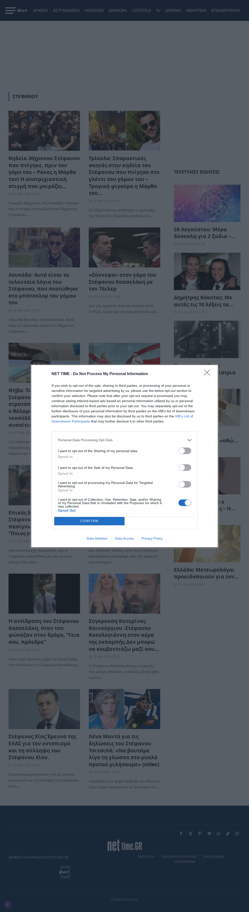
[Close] (208, 374)
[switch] (184, 450)
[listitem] (124, 440)
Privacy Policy (152, 538)
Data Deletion (97, 538)
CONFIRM (89, 521)
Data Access (124, 538)
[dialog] (124, 456)
